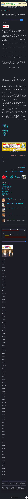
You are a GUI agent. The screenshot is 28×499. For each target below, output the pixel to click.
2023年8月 (3, 316)
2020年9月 (3, 370)
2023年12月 (4, 310)
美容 (5, 10)
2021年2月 (3, 362)
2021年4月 (3, 359)
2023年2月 (3, 325)
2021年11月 (4, 348)
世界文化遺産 (24, 484)
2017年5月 (3, 431)
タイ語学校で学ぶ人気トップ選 (6, 184)
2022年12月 (4, 328)
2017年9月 (3, 425)
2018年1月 (3, 419)
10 (3, 233)
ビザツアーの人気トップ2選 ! (5, 189)
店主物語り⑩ (4, 134)
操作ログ (10, 487)
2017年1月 (3, 437)
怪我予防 (3, 487)
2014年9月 (3, 468)
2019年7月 (3, 391)
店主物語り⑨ (5, 133)
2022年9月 (3, 333)
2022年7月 (3, 336)
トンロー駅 (10, 483)
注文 (13, 488)
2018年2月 (3, 417)
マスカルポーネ (16, 484)
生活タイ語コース (23, 488)
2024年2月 (3, 307)
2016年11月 (3, 440)
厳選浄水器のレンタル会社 (5, 188)
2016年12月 (3, 439)
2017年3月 (3, 434)
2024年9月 (3, 296)
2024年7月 (3, 299)
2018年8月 (3, 408)
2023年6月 (3, 319)
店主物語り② (5, 125)
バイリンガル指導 (15, 483)
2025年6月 (3, 282)
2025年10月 (4, 276)
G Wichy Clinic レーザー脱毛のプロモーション (12, 208)
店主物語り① (5, 124)
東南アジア (8, 488)
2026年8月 (3, 261)
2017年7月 (3, 428)
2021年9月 (3, 351)
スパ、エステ (8, 10)
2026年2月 (3, 270)
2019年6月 (3, 393)
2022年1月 (3, 345)
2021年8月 (3, 353)
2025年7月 (3, 281)
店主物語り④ (5, 127)
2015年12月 (3, 454)
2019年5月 (3, 394)
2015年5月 (3, 460)
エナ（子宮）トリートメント (9, 198)
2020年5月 (3, 376)
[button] (26, 497)
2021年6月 (3, 356)
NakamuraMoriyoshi (23, 167)
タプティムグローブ (4, 483)
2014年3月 (3, 474)
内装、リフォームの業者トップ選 (6, 183)
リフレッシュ (20, 484)
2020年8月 (3, 371)
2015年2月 (3, 463)
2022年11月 (4, 330)
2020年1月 (3, 382)
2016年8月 (3, 445)
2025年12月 (4, 273)
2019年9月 (3, 388)
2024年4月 (3, 304)
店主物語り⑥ (5, 130)
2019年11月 (4, 385)
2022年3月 (4, 342)
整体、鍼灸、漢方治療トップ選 (5, 194)
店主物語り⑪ (4, 135)
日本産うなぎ (3, 488)
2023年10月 (4, 313)
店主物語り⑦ (5, 131)
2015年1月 (3, 465)
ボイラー (8, 484)
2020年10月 (4, 368)
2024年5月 (3, 302)
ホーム (2, 10)
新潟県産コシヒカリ (14, 487)
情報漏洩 (7, 487)
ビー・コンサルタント (22, 483)
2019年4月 (3, 396)
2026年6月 (3, 264)
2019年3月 (3, 397)
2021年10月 (4, 350)
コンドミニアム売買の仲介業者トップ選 (6, 186)
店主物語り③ (5, 126)
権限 (11, 488)
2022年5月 (3, 339)
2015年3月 (3, 462)
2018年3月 (3, 416)
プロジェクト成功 (4, 484)
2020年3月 (3, 379)
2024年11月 (4, 293)
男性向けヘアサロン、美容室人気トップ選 (7, 190)
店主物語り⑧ (5, 132)
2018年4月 (3, 414)
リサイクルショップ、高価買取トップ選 (6, 187)
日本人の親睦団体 (20, 487)
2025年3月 (3, 287)
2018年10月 (4, 405)
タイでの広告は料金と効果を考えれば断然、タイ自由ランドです (14, 203)
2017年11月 (4, 422)
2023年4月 (3, 322)
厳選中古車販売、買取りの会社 (5, 193)
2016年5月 (3, 448)
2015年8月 (3, 457)
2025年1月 (3, 290)
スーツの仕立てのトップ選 (5, 191)
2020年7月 (3, 373)
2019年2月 (3, 399)
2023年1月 (3, 327)
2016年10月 (3, 442)
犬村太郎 (19, 488)
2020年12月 (4, 365)
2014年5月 (3, 471)
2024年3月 (3, 305)
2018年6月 (3, 411)
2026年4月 (3, 267)
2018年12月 (4, 402)
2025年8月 (3, 279)
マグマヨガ (11, 484)
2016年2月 (3, 451)
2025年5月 (3, 284)
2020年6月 (3, 374)
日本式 (24, 487)
